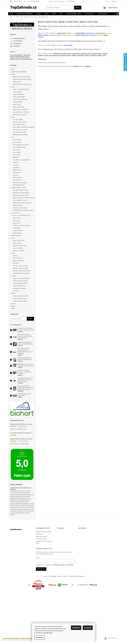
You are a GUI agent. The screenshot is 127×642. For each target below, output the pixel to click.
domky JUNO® (17, 104)
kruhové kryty (17, 218)
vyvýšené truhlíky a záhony (18, 188)
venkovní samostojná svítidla (21, 278)
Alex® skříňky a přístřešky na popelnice (24, 127)
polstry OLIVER (17, 243)
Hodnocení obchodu (41, 537)
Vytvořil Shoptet (112, 638)
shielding (40, 55)
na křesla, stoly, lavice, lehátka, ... (22, 225)
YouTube (45, 576)
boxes (69, 53)
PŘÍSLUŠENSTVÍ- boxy (19, 185)
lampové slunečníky (18, 261)
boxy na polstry (17, 142)
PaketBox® (16, 157)
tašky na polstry (17, 233)
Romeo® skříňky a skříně (20, 122)
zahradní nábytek (16, 235)
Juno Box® (16, 165)
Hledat (78, 8)
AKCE (12, 69)
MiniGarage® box (17, 178)
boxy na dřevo (17, 155)
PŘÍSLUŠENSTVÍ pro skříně (20, 135)
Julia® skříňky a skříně (19, 125)
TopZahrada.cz (17, 44)
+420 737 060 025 (17, 41)
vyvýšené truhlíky (80, 33)
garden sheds (57, 53)
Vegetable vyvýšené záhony (21, 195)
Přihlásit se (41, 569)
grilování (13, 304)
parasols (46, 55)
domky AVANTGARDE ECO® (20, 99)
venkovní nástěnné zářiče (20, 301)
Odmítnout (76, 628)
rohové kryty (16, 220)
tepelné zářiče (93, 35)
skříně (12, 117)
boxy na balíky (17, 152)
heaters (87, 55)
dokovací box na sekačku (20, 183)
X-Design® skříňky (18, 120)
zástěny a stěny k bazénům (20, 268)
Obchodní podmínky (41, 539)
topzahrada (16, 46)
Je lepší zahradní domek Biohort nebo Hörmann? (20, 488)
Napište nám (71, 1)
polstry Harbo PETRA (19, 241)
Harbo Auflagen (68, 45)
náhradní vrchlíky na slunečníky (21, 271)
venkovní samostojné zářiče (21, 296)
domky (13, 87)
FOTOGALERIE (52, 576)
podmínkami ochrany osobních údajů (63, 565)
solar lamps (80, 55)
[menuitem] (11, 13)
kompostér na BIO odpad (20, 208)
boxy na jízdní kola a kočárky (21, 145)
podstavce (16, 263)
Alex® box (15, 175)
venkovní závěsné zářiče (20, 298)
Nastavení (39, 637)
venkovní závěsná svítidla (20, 281)
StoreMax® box (17, 172)
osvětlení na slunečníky (19, 288)
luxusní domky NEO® (18, 107)
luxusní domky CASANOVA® (20, 109)
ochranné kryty (15, 213)
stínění (13, 253)
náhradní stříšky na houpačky (21, 273)
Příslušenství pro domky (20, 115)
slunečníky (45, 35)
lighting (74, 55)
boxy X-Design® (17, 140)
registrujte (88, 66)
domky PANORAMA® (18, 94)
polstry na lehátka (18, 248)
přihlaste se (76, 66)
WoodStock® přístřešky (19, 132)
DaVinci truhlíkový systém (20, 200)
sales (104, 55)
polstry (13, 238)
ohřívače (13, 293)
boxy (12, 137)
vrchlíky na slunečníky (55, 35)
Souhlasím (87, 628)
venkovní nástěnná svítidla (20, 283)
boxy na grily (16, 150)
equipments (93, 55)
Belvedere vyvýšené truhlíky (21, 193)
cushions (104, 53)
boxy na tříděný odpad (19, 147)
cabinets (64, 53)
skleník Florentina (18, 205)
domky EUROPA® (17, 92)
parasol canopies (54, 55)
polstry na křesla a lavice (20, 246)
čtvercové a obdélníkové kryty (21, 215)
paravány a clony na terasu (20, 266)
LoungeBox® (16, 167)
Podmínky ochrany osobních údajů (44, 542)
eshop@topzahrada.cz (19, 38)
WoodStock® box (17, 180)
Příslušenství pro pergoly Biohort (22, 84)
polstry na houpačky (18, 251)
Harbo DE (59, 576)
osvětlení (13, 276)
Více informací (47, 633)
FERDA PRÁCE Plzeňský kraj (77, 576)
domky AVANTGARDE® (19, 97)
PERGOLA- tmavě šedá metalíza (22, 77)
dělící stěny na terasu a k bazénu (22, 203)
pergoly (13, 74)
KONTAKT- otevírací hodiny (56, 1)
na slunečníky (16, 228)
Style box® (16, 162)
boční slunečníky (17, 258)
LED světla (16, 291)
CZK (107, 1)
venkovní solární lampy (19, 286)
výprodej (40, 37)
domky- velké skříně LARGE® (21, 89)
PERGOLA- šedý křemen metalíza (22, 79)
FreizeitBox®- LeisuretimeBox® (21, 160)
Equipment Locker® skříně (20, 130)
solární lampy (84, 35)
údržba (13, 309)
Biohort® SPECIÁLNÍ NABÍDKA (19, 72)
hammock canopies (65, 55)
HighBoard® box (17, 170)
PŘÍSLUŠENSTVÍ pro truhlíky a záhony (23, 210)
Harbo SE (65, 576)
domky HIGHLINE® (18, 102)
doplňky (13, 306)
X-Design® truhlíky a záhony (20, 190)
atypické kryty (17, 223)
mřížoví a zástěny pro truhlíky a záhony (24, 198)
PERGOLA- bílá (17, 82)
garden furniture (96, 53)
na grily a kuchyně (18, 230)
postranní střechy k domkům (21, 112)
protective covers (86, 53)
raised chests (76, 53)
